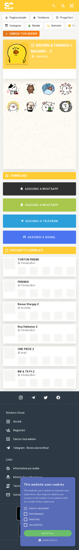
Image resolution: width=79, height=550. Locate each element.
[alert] (47, 511)
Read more (49, 501)
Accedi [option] (17, 421)
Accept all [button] (48, 533)
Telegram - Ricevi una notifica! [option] (31, 447)
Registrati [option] (19, 430)
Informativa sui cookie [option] (26, 468)
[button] (62, 5)
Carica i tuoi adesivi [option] (24, 439)
